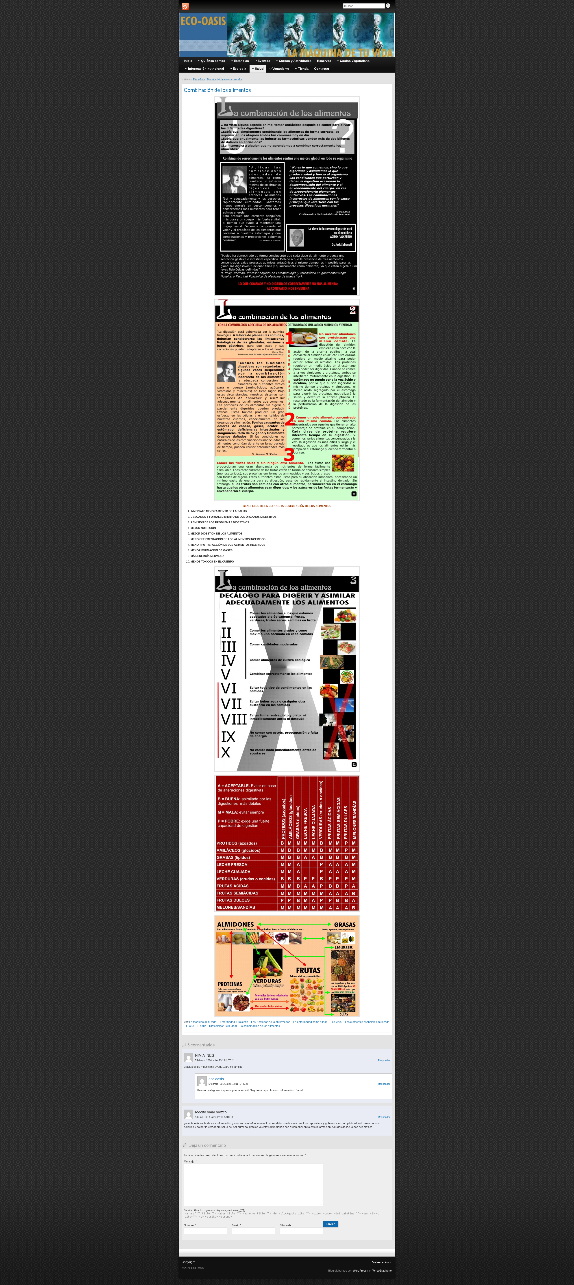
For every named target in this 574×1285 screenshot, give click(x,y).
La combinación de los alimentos (260, 1026)
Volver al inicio (382, 1262)
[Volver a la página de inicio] (287, 35)
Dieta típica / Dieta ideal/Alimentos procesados (217, 79)
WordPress (359, 1270)
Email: (236, 1225)
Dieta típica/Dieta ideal (223, 1026)
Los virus (335, 1022)
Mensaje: (190, 1161)
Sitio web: (285, 1225)
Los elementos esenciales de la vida (367, 1022)
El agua (201, 1026)
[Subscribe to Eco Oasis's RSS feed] (185, 6)
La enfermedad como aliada (310, 1022)
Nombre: (190, 1225)
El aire (190, 1026)
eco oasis (216, 1079)
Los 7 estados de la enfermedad (270, 1022)
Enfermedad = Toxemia (234, 1022)
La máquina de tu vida (202, 1022)
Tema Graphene (382, 1270)
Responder (384, 1060)
